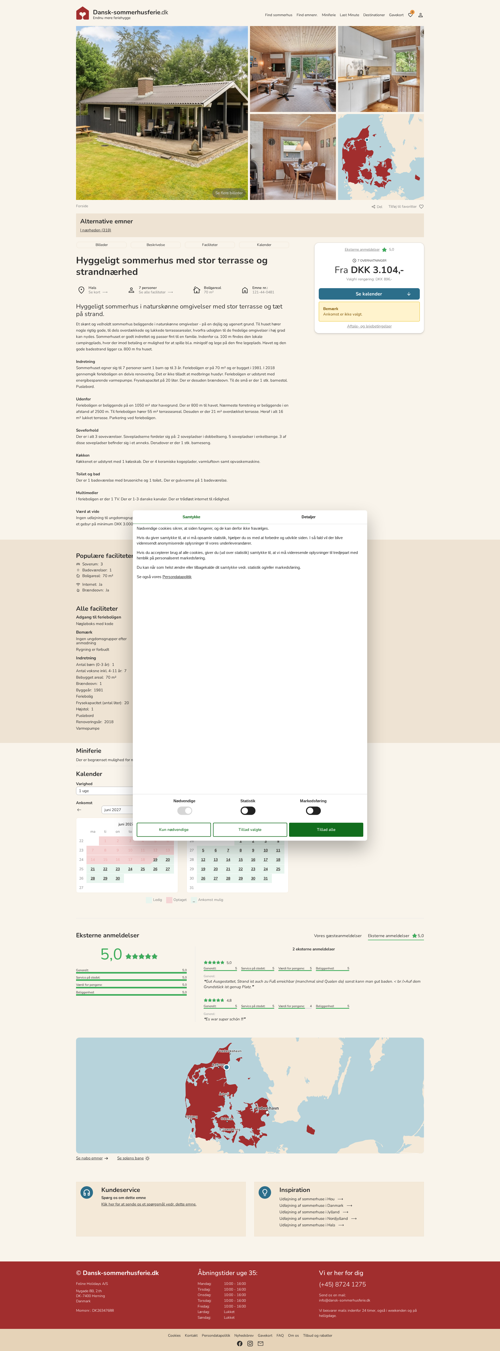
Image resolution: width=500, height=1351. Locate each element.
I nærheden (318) (95, 230)
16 (253, 859)
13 (216, 859)
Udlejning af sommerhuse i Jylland (309, 1212)
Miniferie (329, 14)
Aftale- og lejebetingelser (369, 326)
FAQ (280, 1335)
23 (118, 869)
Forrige (79, 810)
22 (105, 869)
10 (266, 850)
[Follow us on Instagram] (250, 1344)
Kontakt (191, 1335)
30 (118, 878)
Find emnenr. (307, 14)
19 (155, 859)
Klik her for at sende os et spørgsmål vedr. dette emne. (148, 1204)
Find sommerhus (278, 14)
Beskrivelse (156, 244)
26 (155, 869)
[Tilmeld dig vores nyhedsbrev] (260, 1343)
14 (228, 859)
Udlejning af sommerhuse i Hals (307, 1225)
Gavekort (396, 14)
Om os (293, 1335)
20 (168, 859)
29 (105, 878)
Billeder (102, 244)
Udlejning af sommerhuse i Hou (306, 1199)
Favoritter (412, 12)
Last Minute (349, 14)
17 (266, 859)
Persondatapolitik (216, 1335)
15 (241, 859)
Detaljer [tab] (309, 517)
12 (203, 859)
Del (379, 206)
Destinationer (374, 14)
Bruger (420, 15)
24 (130, 869)
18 (278, 859)
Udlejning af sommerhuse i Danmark (311, 1205)
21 (93, 869)
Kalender (264, 244)
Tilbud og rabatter (317, 1335)
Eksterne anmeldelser (362, 249)
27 (168, 869)
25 (143, 869)
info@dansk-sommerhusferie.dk (344, 1300)
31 (266, 878)
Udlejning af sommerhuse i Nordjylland (313, 1218)
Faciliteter (210, 244)
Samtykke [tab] (191, 517)
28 (93, 878)
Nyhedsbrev (244, 1335)
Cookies (174, 1335)
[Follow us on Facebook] (239, 1343)
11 (278, 850)
